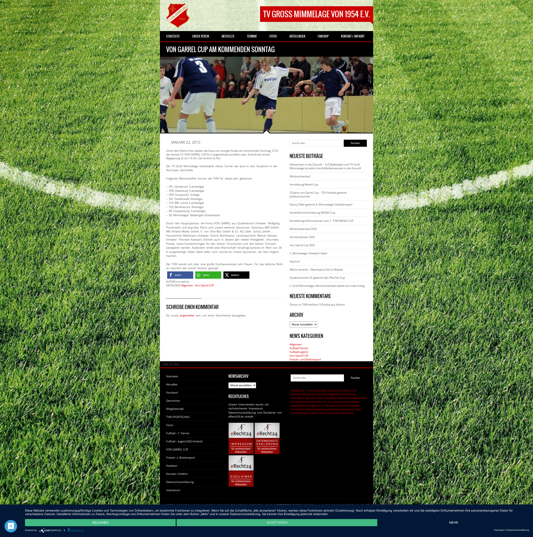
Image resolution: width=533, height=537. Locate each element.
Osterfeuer (330, 398)
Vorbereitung (320, 409)
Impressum (173, 490)
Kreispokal (310, 401)
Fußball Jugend (299, 352)
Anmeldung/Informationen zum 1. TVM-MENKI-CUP (322, 221)
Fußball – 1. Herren (177, 433)
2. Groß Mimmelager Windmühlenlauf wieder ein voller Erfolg (327, 286)
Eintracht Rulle (351, 405)
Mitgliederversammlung (342, 394)
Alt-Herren (312, 413)
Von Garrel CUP (204, 285)
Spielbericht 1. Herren (303, 390)
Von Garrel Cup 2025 (302, 245)
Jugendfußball (298, 405)
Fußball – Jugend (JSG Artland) (184, 441)
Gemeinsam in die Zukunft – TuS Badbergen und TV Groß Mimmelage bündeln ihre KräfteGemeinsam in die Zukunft (325, 166)
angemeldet (187, 315)
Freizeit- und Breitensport (305, 359)
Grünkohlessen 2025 (302, 237)
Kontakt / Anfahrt (177, 474)
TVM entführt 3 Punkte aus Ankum (323, 304)
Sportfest (322, 394)
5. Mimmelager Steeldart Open (308, 253)
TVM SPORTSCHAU (177, 417)
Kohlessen (343, 398)
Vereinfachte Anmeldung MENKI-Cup (312, 213)
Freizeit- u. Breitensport (180, 457)
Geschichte (173, 401)
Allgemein (187, 285)
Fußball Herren (299, 348)
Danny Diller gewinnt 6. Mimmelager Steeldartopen (321, 204)
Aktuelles (171, 384)
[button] (180, 275)
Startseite (172, 376)
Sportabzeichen (314, 398)
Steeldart (171, 466)
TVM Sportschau (333, 405)
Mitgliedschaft (175, 409)
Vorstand (172, 392)
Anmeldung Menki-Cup (304, 184)
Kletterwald (347, 413)
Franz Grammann (329, 413)
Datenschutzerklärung (180, 482)
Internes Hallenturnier (303, 394)
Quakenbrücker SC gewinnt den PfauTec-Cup (317, 278)
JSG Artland (297, 401)
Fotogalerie (313, 405)
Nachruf (295, 261)
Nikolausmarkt (358, 398)
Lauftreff (333, 390)
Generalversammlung (346, 401)
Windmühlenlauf (300, 176)
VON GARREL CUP (177, 449)
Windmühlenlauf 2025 (303, 229)
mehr (453, 522)
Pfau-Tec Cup (325, 401)
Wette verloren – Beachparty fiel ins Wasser (316, 269)
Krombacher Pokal (301, 409)
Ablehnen (100, 522)
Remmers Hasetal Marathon (344, 409)
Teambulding (298, 413)
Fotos (169, 425)
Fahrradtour (298, 398)
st (322, 405)
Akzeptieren (277, 522)
